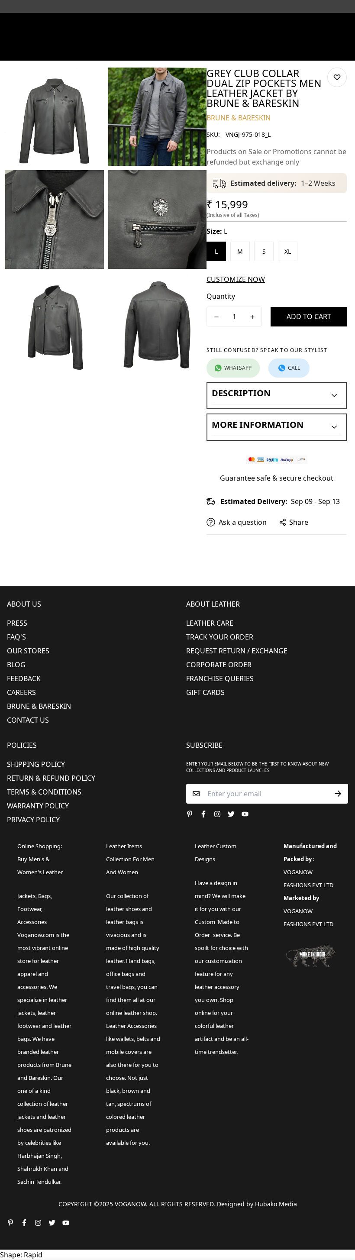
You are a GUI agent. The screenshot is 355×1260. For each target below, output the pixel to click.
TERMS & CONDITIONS (44, 792)
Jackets (26, 896)
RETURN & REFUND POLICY (51, 778)
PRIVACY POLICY (33, 819)
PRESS (17, 623)
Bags (44, 896)
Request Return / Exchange (236, 651)
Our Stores (28, 651)
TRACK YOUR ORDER (219, 637)
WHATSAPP (238, 368)
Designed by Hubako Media (257, 1204)
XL (287, 251)
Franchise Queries (220, 678)
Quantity (221, 296)
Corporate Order (219, 664)
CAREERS (21, 692)
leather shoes (123, 909)
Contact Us (28, 720)
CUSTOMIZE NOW (236, 279)
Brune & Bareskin (39, 706)
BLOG (16, 664)
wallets (125, 1039)
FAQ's (16, 637)
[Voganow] (177, 23)
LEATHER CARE (209, 623)
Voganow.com (35, 935)
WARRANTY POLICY (38, 806)
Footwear (29, 909)
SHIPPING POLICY (36, 764)
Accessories (32, 922)
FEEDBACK (24, 678)
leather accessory (217, 987)
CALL (294, 368)
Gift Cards (205, 692)
